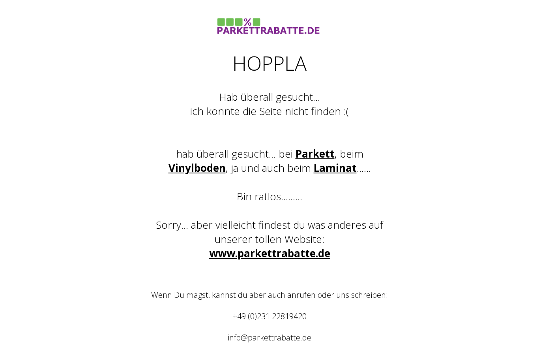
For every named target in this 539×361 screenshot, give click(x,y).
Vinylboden (197, 168)
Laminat (335, 168)
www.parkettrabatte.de (269, 253)
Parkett (315, 154)
